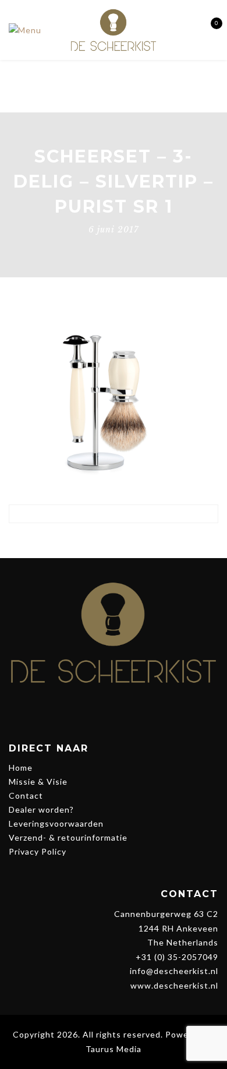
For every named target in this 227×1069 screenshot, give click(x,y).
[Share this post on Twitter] (103, 541)
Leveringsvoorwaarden (56, 823)
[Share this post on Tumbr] (146, 541)
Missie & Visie (38, 781)
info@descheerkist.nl (174, 971)
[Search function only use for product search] (188, 29)
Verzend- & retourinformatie (68, 837)
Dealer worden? (41, 809)
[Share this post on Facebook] (81, 541)
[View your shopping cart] (208, 30)
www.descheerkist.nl (174, 985)
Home (21, 767)
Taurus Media (113, 1049)
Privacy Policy (37, 851)
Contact (26, 795)
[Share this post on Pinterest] (124, 541)
